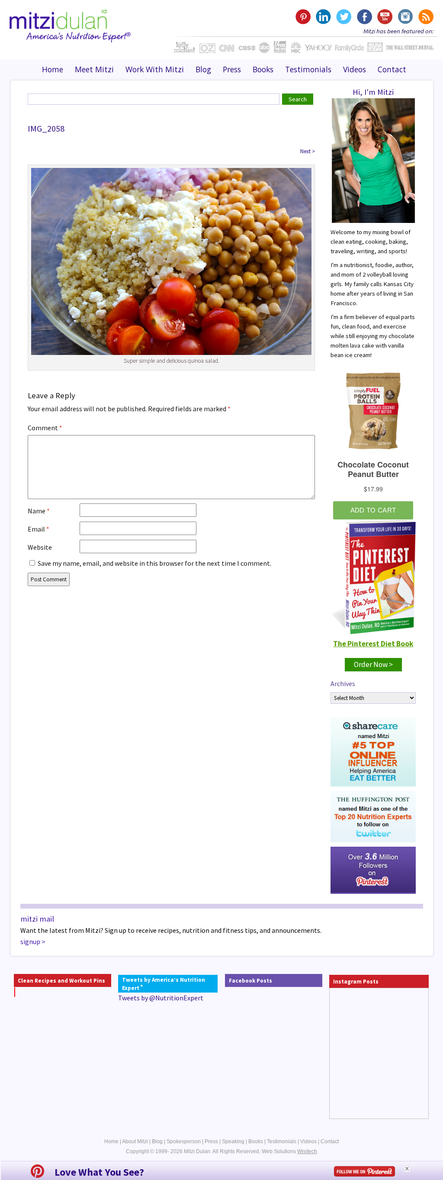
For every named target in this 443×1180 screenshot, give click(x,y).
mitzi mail (37, 919)
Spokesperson (184, 1141)
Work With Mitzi (154, 69)
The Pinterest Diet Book (373, 643)
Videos (354, 69)
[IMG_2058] (171, 260)
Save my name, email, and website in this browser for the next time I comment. (154, 563)
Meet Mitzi (94, 69)
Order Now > (373, 664)
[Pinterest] (303, 16)
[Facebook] (364, 16)
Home (52, 69)
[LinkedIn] (323, 16)
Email (38, 529)
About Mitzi (135, 1141)
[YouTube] (384, 16)
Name (39, 510)
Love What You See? (99, 1172)
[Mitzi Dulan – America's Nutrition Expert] (70, 24)
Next (307, 151)
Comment (45, 427)
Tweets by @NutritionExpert (160, 997)
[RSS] (425, 16)
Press (232, 69)
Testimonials (308, 69)
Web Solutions (289, 1151)
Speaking (233, 1141)
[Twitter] (343, 16)
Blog (203, 69)
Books (263, 69)
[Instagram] (404, 16)
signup (30, 941)
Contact (392, 69)
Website (40, 547)
